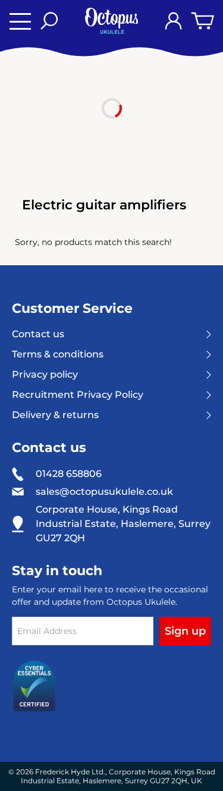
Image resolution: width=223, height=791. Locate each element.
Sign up (185, 631)
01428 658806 (69, 473)
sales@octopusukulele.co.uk (104, 492)
